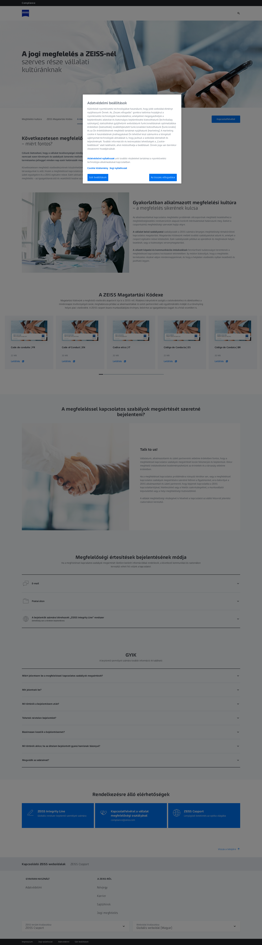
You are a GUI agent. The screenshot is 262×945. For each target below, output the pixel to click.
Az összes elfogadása (163, 177)
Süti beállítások (98, 177)
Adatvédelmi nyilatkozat (100, 158)
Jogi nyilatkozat (118, 168)
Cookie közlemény (97, 168)
